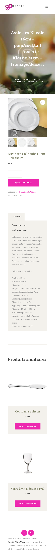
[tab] (16, 217)
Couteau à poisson (27, 411)
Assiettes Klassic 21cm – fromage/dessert (27, 58)
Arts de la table (30, 79)
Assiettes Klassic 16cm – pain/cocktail (28, 39)
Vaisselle (33, 192)
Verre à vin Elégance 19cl (27, 488)
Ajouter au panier (23, 183)
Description (16, 217)
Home (16, 79)
